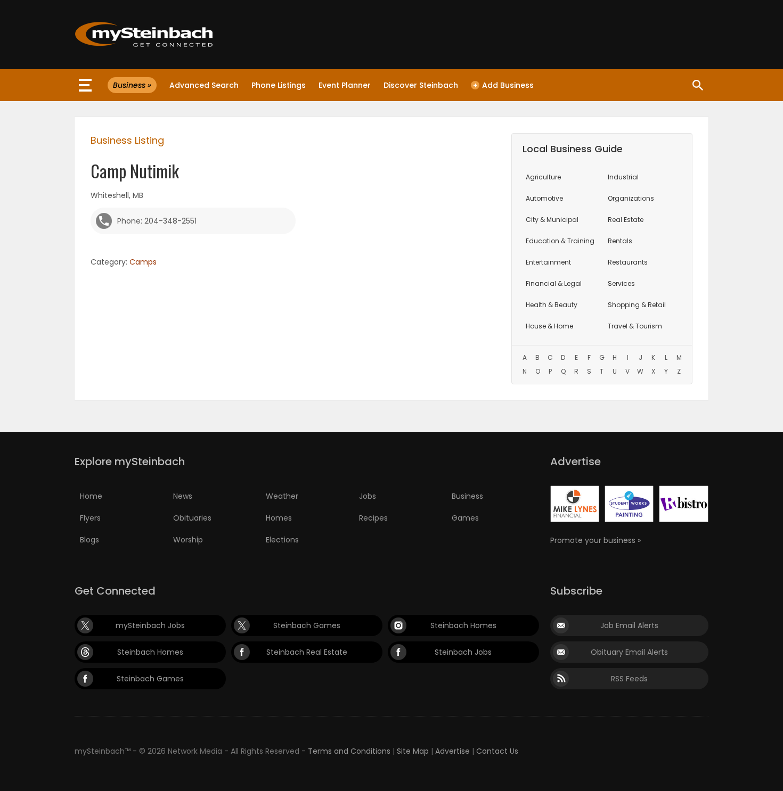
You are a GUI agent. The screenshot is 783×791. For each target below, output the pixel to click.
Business (467, 496)
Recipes (373, 518)
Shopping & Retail (637, 304)
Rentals (620, 240)
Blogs (89, 539)
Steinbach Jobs (463, 652)
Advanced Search (204, 85)
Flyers (90, 518)
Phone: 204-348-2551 (157, 221)
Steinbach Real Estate (306, 652)
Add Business (503, 85)
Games (465, 518)
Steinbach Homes (463, 625)
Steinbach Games (306, 625)
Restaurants (628, 262)
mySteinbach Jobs (150, 625)
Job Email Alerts (629, 625)
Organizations (631, 198)
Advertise (452, 751)
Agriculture (543, 177)
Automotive (544, 198)
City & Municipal (552, 219)
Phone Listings (278, 85)
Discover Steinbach (421, 85)
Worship (188, 539)
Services (621, 283)
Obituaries (192, 518)
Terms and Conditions (349, 751)
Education (560, 240)
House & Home (549, 326)
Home (91, 496)
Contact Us (497, 751)
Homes (279, 518)
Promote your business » (595, 540)
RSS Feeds (629, 678)
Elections (282, 539)
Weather (282, 496)
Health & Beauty (551, 304)
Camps (143, 262)
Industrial (623, 177)
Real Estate (625, 219)
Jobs (367, 496)
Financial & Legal (554, 283)
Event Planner (345, 85)
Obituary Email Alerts (629, 652)
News (182, 496)
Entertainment (548, 262)
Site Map (413, 751)
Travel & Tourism (635, 326)
